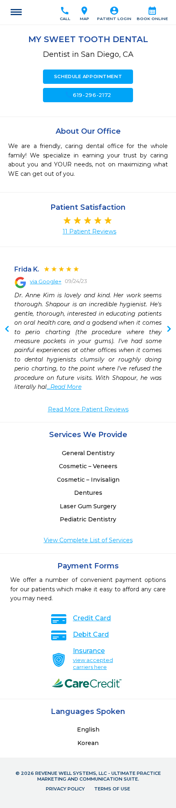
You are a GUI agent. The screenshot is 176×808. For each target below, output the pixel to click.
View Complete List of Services (88, 540)
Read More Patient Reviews (88, 409)
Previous (169, 329)
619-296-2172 (88, 95)
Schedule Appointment (88, 76)
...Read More (64, 387)
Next (7, 329)
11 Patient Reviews (89, 231)
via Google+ (45, 281)
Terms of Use (112, 789)
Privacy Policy (65, 789)
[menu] (16, 12)
